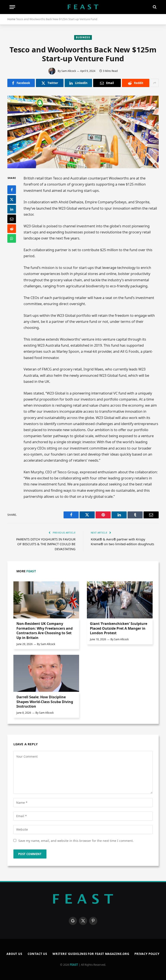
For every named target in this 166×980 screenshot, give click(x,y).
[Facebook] (11, 189)
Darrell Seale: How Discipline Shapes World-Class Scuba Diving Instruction (44, 702)
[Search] (154, 7)
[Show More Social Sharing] (154, 83)
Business (83, 37)
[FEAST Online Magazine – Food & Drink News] (83, 7)
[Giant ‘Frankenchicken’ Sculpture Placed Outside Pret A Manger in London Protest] (120, 599)
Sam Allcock (68, 71)
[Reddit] (11, 228)
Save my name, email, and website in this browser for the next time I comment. (76, 841)
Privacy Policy (147, 954)
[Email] (11, 219)
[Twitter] (11, 199)
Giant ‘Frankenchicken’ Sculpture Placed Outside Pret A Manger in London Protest (118, 628)
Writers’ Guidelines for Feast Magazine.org (91, 954)
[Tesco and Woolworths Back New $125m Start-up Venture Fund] (83, 132)
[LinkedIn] (11, 209)
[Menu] (12, 7)
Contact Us (37, 954)
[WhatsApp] (11, 238)
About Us (14, 954)
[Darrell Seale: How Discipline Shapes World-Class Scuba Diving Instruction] (46, 673)
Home (11, 19)
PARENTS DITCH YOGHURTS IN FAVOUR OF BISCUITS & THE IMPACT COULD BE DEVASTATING (45, 544)
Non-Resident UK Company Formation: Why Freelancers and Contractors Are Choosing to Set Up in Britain (44, 630)
